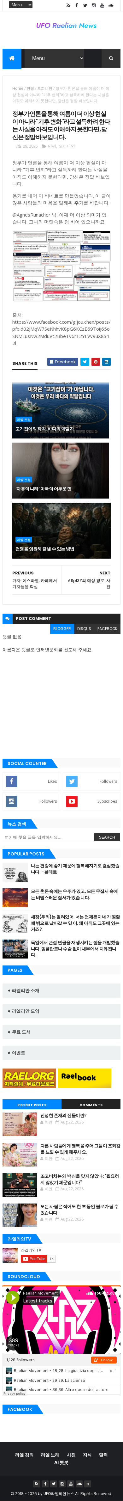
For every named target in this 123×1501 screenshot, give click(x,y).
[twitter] (85, 5)
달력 (103, 1455)
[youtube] (102, 5)
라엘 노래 (50, 1455)
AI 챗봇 (61, 1462)
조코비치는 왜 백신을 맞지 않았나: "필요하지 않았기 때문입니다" (79, 1179)
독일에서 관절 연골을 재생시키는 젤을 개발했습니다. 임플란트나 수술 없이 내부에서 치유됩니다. (75, 948)
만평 (30, 88)
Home (17, 88)
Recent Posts (31, 1104)
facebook (107, 628)
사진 (71, 1455)
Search (107, 837)
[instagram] (93, 5)
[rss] (68, 5)
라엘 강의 (24, 1455)
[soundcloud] (110, 5)
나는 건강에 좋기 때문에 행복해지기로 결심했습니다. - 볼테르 (75, 868)
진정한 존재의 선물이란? (63, 1115)
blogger (62, 628)
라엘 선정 (24, 419)
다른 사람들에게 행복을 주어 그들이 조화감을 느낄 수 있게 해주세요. (80, 1149)
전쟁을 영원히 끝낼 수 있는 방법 (44, 549)
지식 (87, 1455)
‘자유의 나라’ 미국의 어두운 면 (43, 489)
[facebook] (76, 5)
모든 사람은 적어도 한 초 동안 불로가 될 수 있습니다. (79, 1209)
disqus (84, 628)
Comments (91, 1104)
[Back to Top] (87, 1483)
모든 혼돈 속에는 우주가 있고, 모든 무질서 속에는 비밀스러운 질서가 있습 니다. (74, 894)
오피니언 (44, 88)
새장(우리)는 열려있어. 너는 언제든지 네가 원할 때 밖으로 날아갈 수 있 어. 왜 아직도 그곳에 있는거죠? (75, 923)
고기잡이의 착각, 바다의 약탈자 (44, 429)
